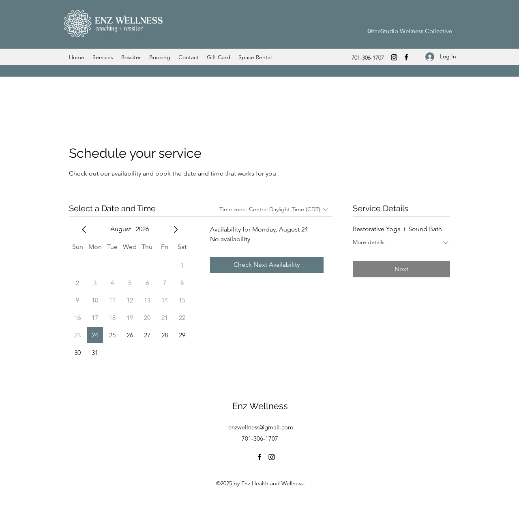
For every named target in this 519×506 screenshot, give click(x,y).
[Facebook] (406, 57)
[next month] (175, 229)
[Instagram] (394, 57)
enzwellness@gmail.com (260, 427)
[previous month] (84, 229)
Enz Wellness (260, 406)
